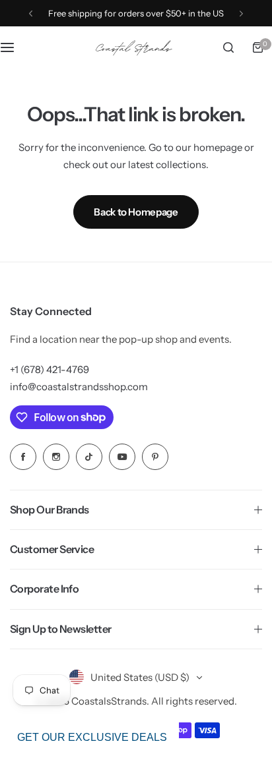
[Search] (228, 47)
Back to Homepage (136, 212)
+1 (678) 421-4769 (49, 369)
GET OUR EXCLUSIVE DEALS (92, 737)
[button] (30, 13)
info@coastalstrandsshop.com (79, 386)
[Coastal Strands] (136, 47)
